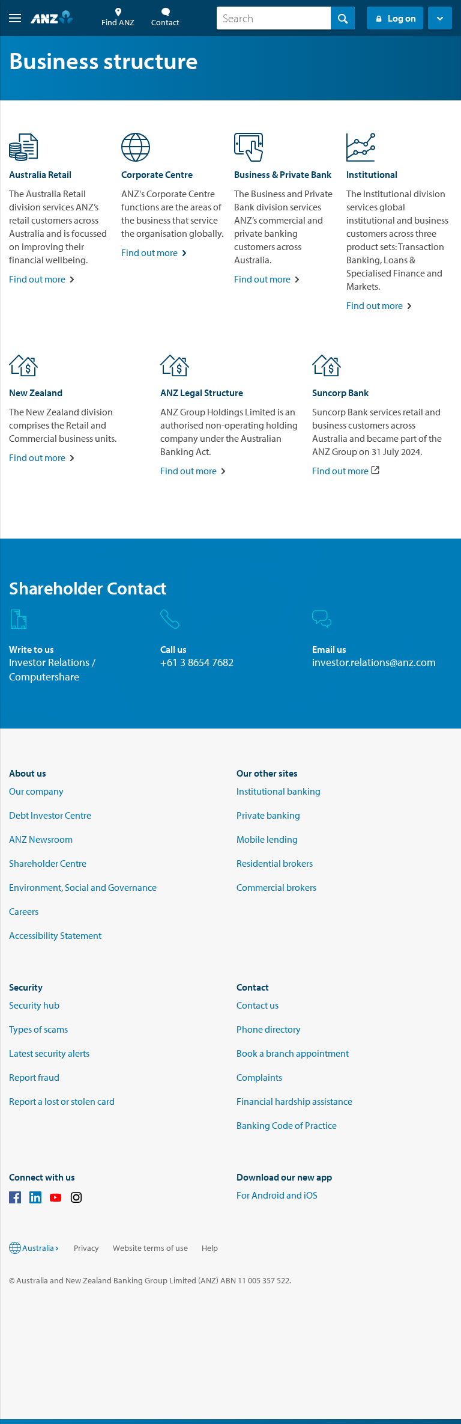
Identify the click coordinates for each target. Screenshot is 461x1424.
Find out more (37, 279)
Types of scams (38, 1029)
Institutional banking (279, 791)
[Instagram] (76, 1199)
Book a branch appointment (293, 1053)
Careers (23, 911)
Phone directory (269, 1029)
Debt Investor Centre (50, 815)
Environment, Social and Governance (83, 887)
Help (210, 1247)
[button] (10, 18)
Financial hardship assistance (294, 1101)
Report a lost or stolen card (62, 1101)
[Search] (343, 18)
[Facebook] (15, 1199)
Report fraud (34, 1077)
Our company (36, 791)
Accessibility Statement (55, 935)
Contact (165, 22)
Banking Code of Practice (287, 1125)
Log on (402, 18)
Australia (38, 1247)
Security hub (34, 1005)
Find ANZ (117, 22)
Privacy (86, 1247)
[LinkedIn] (35, 1199)
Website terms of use (150, 1247)
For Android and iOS (277, 1195)
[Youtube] (56, 1199)
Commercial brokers (276, 887)
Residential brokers (275, 863)
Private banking (268, 815)
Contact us (258, 1005)
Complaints (259, 1077)
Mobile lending (267, 839)
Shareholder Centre (47, 863)
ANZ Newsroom (41, 839)
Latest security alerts (49, 1053)
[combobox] (286, 18)
